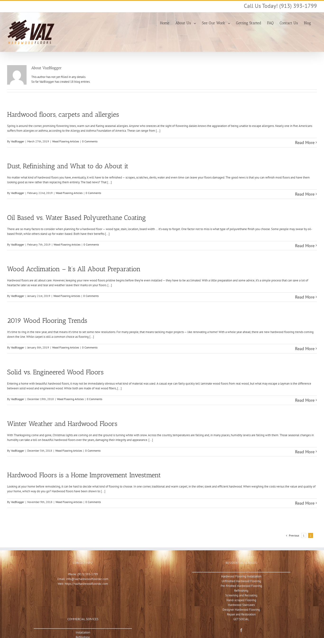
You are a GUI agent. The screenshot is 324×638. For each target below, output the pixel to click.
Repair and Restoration (241, 614)
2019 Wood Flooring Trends (47, 320)
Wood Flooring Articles (65, 141)
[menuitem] (164, 22)
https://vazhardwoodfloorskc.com (86, 584)
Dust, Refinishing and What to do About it (67, 166)
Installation (83, 632)
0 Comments (89, 141)
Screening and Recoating (241, 595)
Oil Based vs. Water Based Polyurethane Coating (76, 218)
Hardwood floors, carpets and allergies (63, 114)
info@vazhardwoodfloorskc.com (87, 579)
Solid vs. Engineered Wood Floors (55, 372)
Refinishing (241, 591)
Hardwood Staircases (241, 605)
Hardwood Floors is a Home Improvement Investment (84, 475)
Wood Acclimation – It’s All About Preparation (74, 269)
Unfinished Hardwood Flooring (241, 581)
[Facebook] (241, 630)
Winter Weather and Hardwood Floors (62, 424)
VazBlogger (17, 141)
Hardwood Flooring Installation (241, 576)
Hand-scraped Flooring (241, 600)
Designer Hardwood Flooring (241, 610)
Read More (305, 142)
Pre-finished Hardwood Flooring (241, 586)
